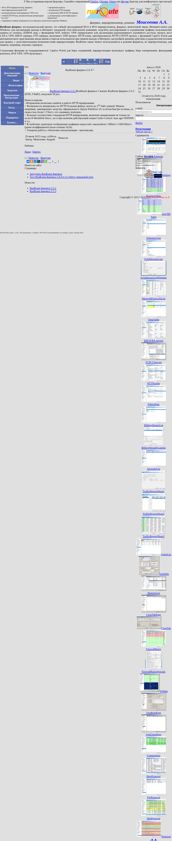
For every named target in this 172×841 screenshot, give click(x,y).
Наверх (36, 151)
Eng (107, 61)
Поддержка (12, 117)
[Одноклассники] (31, 161)
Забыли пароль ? (143, 131)
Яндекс (125, 1)
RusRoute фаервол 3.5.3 (43, 191)
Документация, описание (12, 74)
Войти (139, 122)
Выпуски (46, 73)
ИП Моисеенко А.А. (158, 197)
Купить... (12, 122)
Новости (33, 73)
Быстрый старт (12, 102)
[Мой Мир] (35, 161)
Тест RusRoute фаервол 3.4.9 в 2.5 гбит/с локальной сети (61, 176)
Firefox (94, 1)
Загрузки (12, 90)
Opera (112, 1)
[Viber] (42, 161)
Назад (28, 151)
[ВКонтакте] (28, 161)
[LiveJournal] (38, 161)
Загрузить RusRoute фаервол (46, 173)
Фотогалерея (15, 85)
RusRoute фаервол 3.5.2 (43, 188)
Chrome (103, 1)
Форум (12, 112)
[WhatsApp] (45, 161)
